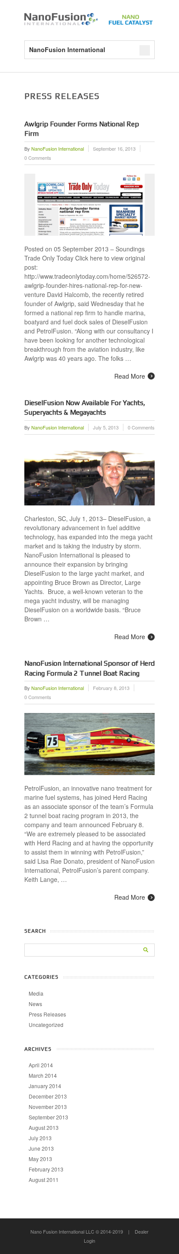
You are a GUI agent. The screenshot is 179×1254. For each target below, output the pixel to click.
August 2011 (44, 1179)
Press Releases (47, 1014)
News (35, 1003)
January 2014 (45, 1085)
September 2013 (48, 1117)
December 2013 (48, 1096)
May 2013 (40, 1158)
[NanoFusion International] (89, 22)
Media (36, 993)
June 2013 (41, 1148)
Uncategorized (46, 1024)
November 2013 (48, 1106)
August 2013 (44, 1127)
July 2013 (40, 1138)
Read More (129, 376)
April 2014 (41, 1065)
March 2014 (43, 1075)
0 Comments (37, 157)
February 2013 (46, 1169)
